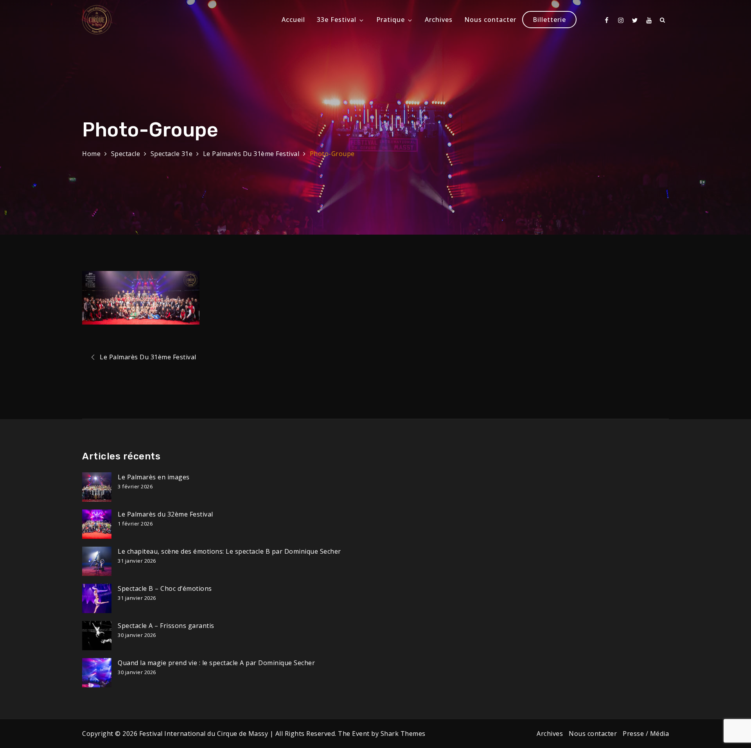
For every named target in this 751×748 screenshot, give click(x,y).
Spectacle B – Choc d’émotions (165, 588)
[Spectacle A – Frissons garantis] (96, 635)
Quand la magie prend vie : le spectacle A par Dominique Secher (216, 662)
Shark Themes (403, 733)
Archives (439, 19)
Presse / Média (646, 733)
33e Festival (336, 19)
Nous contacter (490, 19)
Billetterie (549, 19)
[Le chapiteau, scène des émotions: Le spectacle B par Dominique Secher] (96, 561)
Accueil (293, 19)
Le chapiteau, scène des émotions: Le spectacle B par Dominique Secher (229, 551)
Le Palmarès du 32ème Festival (165, 514)
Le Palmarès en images (154, 477)
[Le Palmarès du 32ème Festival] (96, 524)
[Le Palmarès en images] (96, 487)
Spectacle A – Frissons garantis (166, 625)
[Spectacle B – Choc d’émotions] (96, 598)
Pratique (390, 19)
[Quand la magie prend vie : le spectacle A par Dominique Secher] (96, 672)
